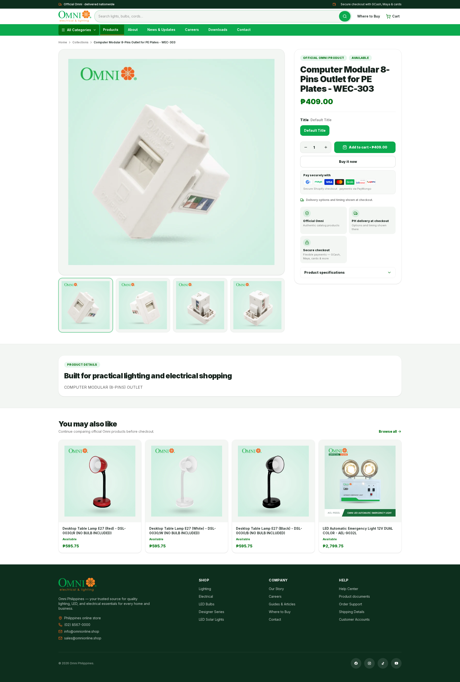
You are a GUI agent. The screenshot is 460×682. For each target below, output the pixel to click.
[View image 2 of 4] (143, 305)
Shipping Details (351, 612)
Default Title (315, 130)
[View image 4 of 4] (257, 305)
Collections (80, 42)
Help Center (348, 589)
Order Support (350, 604)
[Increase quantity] (326, 147)
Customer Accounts (354, 619)
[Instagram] (369, 663)
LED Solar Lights (211, 619)
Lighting (205, 589)
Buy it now (348, 161)
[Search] (345, 16)
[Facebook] (356, 663)
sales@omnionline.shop (82, 638)
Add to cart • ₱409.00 (368, 147)
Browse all (388, 431)
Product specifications (324, 272)
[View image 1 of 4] (85, 305)
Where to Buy (368, 16)
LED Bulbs (206, 604)
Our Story (276, 589)
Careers (275, 596)
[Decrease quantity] (305, 147)
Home (62, 42)
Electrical (206, 596)
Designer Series (211, 612)
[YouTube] (396, 663)
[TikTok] (383, 663)
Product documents (354, 596)
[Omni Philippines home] (74, 16)
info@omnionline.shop (81, 631)
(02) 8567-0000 (77, 625)
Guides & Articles (282, 604)
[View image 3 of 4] (200, 305)
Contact (275, 619)
